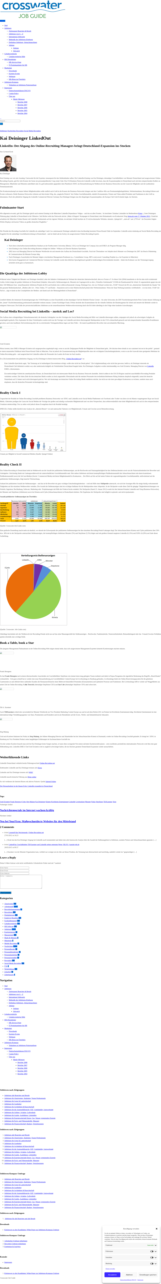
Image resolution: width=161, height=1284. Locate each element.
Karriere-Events (14, 74)
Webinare (12, 76)
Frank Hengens (15, 802)
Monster (88, 802)
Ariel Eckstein (5, 802)
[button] (157, 1229)
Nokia (93, 802)
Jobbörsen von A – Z (16, 34)
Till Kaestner (107, 802)
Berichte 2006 (22, 108)
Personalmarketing (10, 955)
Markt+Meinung (19, 99)
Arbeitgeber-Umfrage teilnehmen (15, 1241)
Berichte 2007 (22, 105)
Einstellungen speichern (148, 1275)
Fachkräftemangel (10, 921)
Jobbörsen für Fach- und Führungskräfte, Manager (21, 1121)
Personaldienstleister (11, 952)
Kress (140, 213)
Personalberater (9, 949)
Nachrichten (11, 131)
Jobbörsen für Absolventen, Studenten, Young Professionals (25, 1098)
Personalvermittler (10, 958)
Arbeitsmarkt (8, 907)
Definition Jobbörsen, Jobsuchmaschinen (23, 42)
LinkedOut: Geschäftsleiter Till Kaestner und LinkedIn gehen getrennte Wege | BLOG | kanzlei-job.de (44, 844)
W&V (31, 772)
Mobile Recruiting (10, 943)
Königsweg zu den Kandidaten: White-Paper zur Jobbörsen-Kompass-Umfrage (31, 1230)
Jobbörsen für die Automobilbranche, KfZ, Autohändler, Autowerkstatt (28, 1110)
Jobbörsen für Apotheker (12, 1104)
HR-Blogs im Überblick (17, 79)
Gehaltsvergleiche (10, 54)
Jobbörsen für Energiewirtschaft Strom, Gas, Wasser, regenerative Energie (29, 1118)
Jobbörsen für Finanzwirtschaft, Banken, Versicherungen (24, 1124)
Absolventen (8, 904)
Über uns (12, 96)
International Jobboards (17, 37)
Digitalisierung (9, 915)
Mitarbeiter (8, 941)
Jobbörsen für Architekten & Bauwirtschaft (19, 1107)
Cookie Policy (14, 93)
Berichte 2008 (22, 102)
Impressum (140, 1280)
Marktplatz (8, 68)
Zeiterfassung (9, 975)
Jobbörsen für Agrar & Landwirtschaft (17, 1101)
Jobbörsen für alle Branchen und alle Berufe (20, 1219)
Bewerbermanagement (12, 909)
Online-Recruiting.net (73, 359)
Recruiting (20, 131)
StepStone (99, 802)
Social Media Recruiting (32, 131)
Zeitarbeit (7, 972)
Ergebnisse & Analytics (12, 1247)
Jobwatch (16, 51)
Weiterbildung (9, 969)
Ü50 (5, 966)
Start (6, 25)
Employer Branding (11, 918)
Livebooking (80, 802)
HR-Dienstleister (10, 59)
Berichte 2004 (22, 113)
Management (8, 935)
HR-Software (9, 926)
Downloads (13, 71)
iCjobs (23, 802)
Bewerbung (8, 912)
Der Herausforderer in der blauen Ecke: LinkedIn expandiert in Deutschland (26, 786)
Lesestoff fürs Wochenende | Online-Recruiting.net (26, 832)
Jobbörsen (7, 28)
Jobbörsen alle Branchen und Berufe (17, 1095)
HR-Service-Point (15, 62)
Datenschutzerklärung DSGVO (128, 1280)
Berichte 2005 (22, 110)
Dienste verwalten (110, 1268)
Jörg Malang (30, 802)
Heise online (32, 777)
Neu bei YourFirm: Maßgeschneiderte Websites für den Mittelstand (38, 821)
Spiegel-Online (51, 781)
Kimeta (48, 802)
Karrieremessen (9, 932)
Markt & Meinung (10, 938)
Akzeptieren (112, 1275)
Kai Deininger (40, 802)
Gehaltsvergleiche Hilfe (17, 57)
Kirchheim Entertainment (60, 802)
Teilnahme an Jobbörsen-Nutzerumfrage (22, 85)
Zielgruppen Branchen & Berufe (20, 31)
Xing (114, 802)
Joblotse (11, 45)
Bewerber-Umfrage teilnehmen (15, 1244)
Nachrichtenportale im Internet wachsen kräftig (27, 810)
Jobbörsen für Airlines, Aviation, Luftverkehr (19, 1112)
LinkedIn (150, 366)
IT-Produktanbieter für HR (18, 65)
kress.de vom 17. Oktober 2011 (139, 216)
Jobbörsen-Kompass (11, 82)
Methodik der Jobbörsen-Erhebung (21, 40)
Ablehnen (129, 1275)
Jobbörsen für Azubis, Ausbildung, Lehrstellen (20, 1115)
